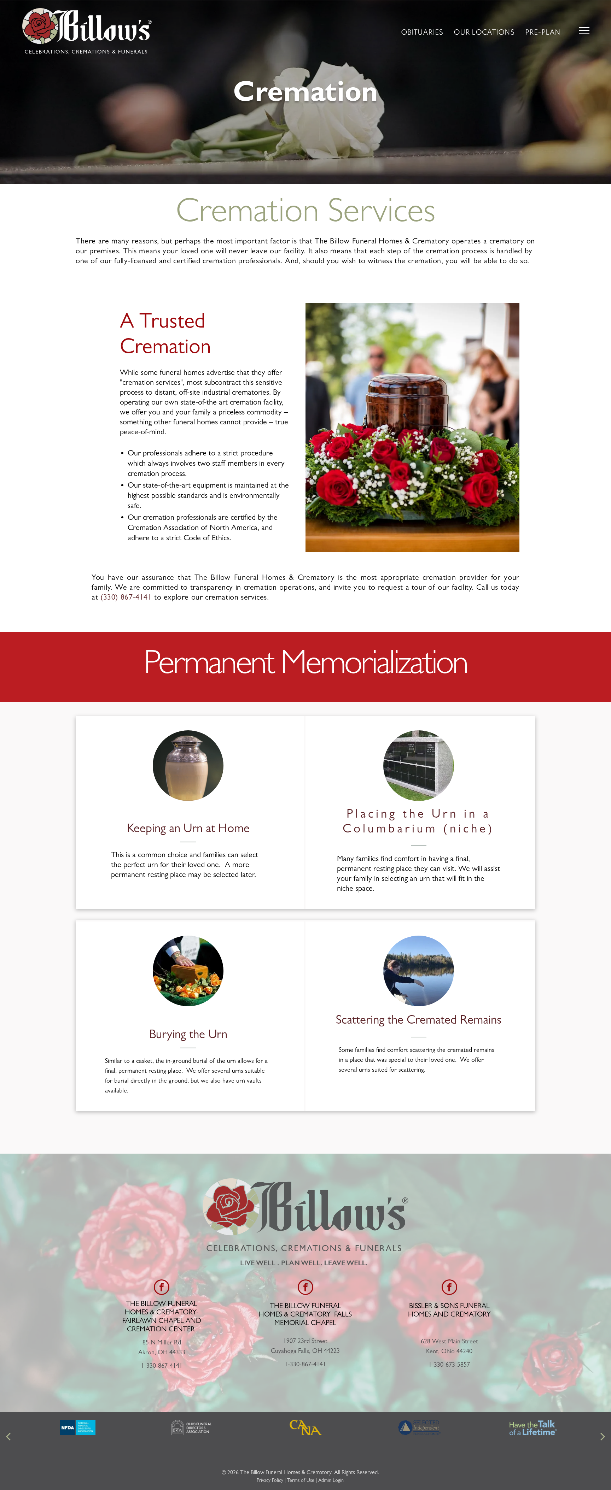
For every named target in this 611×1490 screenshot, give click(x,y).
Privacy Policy (270, 1480)
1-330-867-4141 (161, 1367)
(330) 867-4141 (126, 598)
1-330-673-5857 (449, 1365)
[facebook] (161, 1288)
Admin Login (331, 1480)
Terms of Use (300, 1480)
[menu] (584, 30)
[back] (8, 1437)
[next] (603, 1437)
